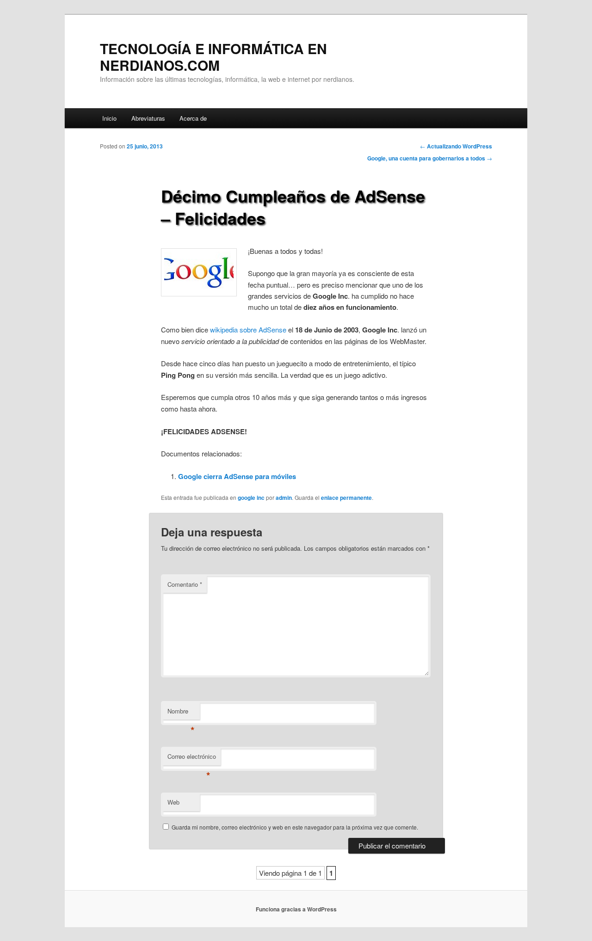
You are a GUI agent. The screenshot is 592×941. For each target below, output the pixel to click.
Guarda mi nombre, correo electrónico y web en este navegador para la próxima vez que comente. (295, 827)
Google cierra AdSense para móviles (237, 476)
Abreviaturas (148, 118)
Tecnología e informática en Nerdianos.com (213, 56)
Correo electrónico (191, 758)
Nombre (181, 713)
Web (173, 802)
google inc (251, 497)
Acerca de (193, 118)
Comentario (184, 584)
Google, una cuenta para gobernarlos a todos (429, 158)
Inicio (109, 118)
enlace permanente (346, 497)
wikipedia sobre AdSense (248, 329)
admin (284, 497)
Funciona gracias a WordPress (296, 909)
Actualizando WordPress (456, 146)
